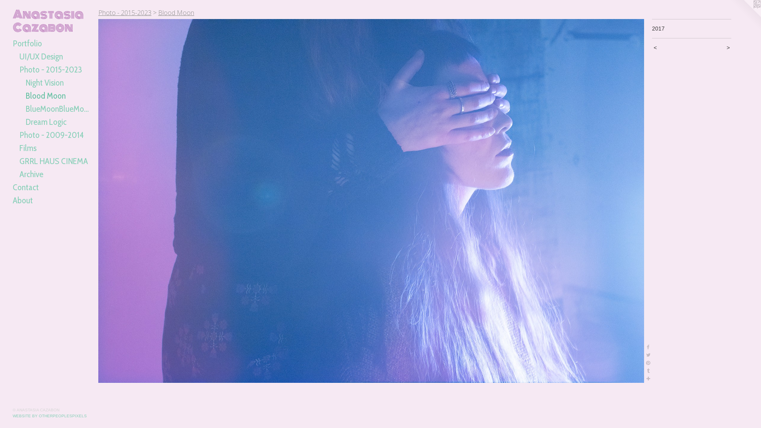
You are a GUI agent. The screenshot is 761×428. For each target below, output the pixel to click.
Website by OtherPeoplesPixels (50, 416)
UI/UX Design (41, 56)
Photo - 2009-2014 (51, 135)
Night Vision (45, 82)
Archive (31, 174)
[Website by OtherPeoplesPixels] (745, 16)
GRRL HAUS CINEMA (53, 161)
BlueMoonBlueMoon (59, 108)
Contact (26, 187)
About (23, 200)
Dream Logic (46, 122)
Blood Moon (46, 95)
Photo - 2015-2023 (50, 69)
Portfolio (27, 43)
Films (27, 148)
